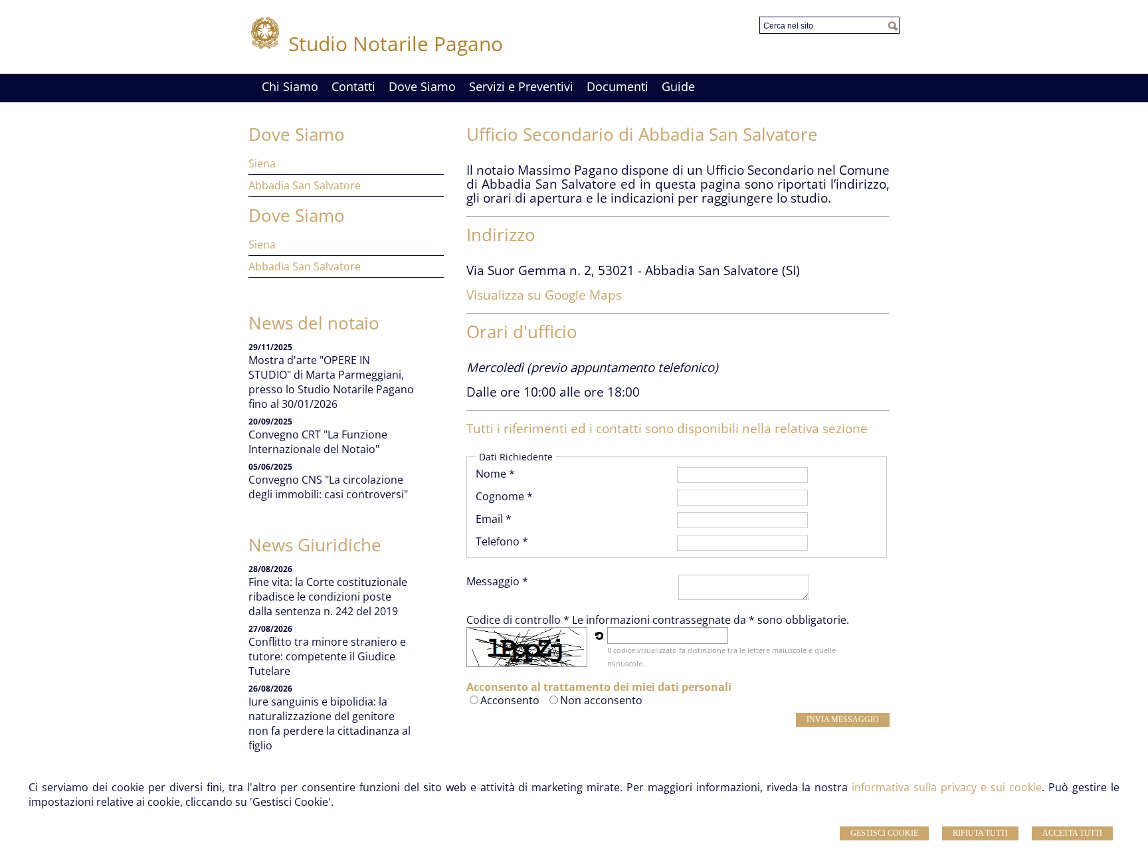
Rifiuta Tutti (980, 833)
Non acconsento (601, 700)
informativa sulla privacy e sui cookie (947, 787)
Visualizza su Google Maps (544, 294)
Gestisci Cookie (884, 833)
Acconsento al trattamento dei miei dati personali (598, 687)
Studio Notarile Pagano (395, 43)
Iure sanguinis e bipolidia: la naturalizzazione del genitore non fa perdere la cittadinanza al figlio (329, 723)
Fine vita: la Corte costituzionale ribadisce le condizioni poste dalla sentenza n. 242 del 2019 (327, 597)
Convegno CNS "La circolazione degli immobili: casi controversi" (328, 487)
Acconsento (509, 700)
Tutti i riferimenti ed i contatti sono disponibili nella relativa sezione (667, 428)
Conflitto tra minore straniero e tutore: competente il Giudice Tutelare (327, 656)
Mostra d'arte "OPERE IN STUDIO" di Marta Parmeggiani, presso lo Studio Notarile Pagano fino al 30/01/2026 (331, 382)
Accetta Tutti (1072, 833)
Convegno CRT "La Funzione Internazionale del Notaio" (317, 441)
